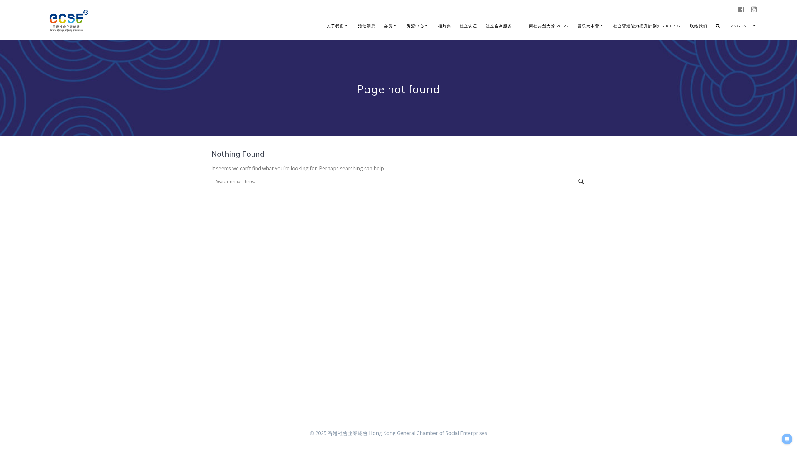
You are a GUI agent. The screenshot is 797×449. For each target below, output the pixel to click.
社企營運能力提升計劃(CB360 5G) (647, 26)
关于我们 (335, 26)
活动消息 (366, 26)
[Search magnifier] (581, 181)
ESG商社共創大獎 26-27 (544, 26)
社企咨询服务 (499, 26)
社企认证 (468, 26)
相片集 (444, 26)
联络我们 (698, 26)
